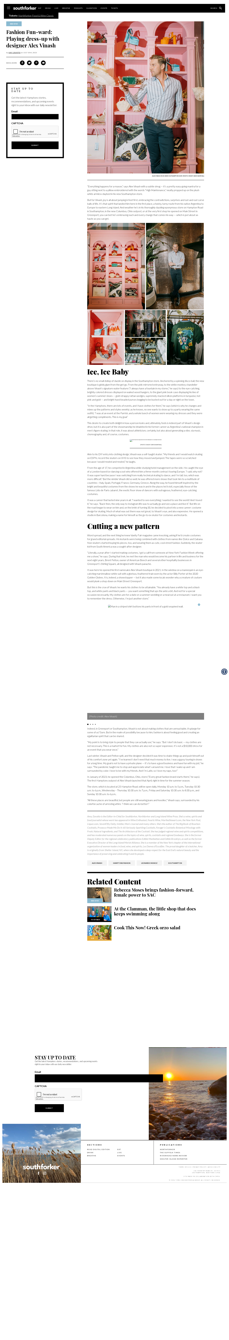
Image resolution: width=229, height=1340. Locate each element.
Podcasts (78, 8)
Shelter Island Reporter (174, 1159)
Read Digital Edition (98, 1149)
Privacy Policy (199, 1167)
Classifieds (91, 8)
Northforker (167, 1149)
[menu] (8, 8)
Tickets (114, 8)
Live (56, 8)
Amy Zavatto (14, 53)
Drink (48, 8)
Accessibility (214, 1167)
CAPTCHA (17, 123)
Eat (39, 8)
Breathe (66, 8)
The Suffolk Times (170, 1152)
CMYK (217, 1176)
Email (14, 111)
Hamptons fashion (121, 863)
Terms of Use (185, 1167)
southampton (175, 863)
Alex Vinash (97, 863)
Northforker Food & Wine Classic (36, 15)
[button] (87, 724)
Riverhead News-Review (173, 1156)
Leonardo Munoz (149, 863)
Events (104, 8)
